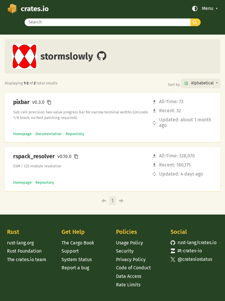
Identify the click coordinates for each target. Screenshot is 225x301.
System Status (77, 259)
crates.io (35, 8)
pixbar (21, 102)
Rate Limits (128, 285)
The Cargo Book (78, 243)
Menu (207, 8)
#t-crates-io (186, 251)
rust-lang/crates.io (194, 242)
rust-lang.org (20, 243)
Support (70, 251)
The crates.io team (26, 259)
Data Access (128, 276)
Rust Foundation (24, 251)
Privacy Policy (131, 259)
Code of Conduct (133, 268)
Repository (75, 134)
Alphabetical (202, 83)
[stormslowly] (101, 56)
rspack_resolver (34, 156)
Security (125, 251)
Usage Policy (129, 243)
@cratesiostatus (191, 259)
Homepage (22, 134)
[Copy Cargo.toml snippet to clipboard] (49, 102)
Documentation (48, 134)
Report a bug (75, 268)
